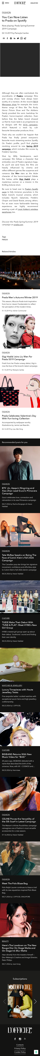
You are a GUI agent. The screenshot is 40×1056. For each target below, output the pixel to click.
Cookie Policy (20, 1052)
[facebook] (7, 39)
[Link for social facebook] (15, 1039)
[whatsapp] (21, 39)
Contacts (20, 1045)
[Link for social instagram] (20, 1039)
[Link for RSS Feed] (25, 1039)
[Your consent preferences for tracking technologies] (36, 1052)
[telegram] (25, 39)
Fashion (6, 12)
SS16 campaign (30, 125)
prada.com (18, 224)
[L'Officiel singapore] (20, 3)
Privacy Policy (20, 1048)
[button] (35, 1001)
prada (5, 240)
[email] (4, 39)
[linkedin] (14, 39)
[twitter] (18, 39)
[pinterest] (11, 39)
